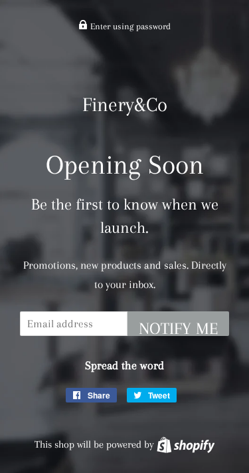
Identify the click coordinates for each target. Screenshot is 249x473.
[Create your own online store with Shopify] (185, 444)
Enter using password (129, 26)
